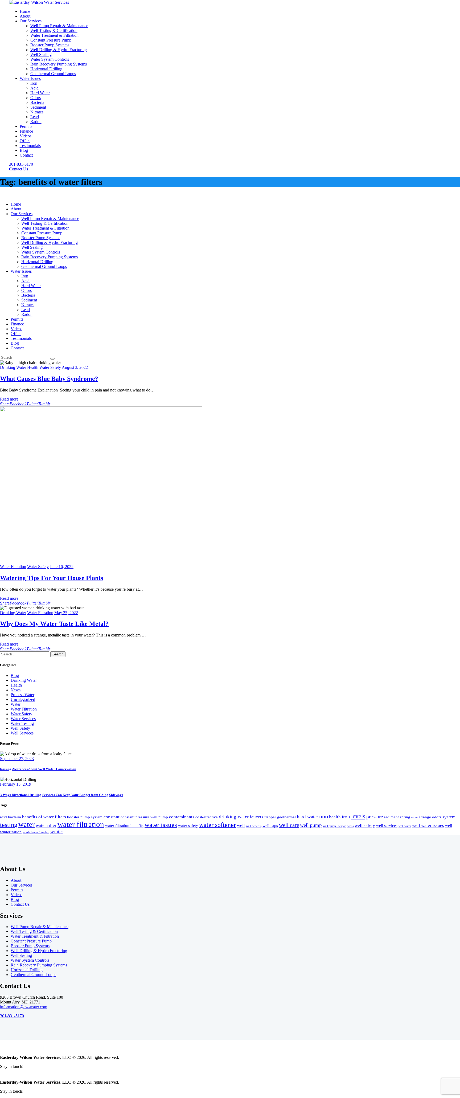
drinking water (234, 816)
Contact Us (20, 904)
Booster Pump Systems (30, 946)
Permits (17, 890)
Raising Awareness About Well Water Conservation (38, 769)
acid (3, 817)
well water (405, 825)
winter (56, 831)
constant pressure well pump (144, 817)
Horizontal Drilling (27, 970)
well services (386, 825)
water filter (46, 825)
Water (15, 704)
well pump (311, 825)
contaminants (181, 816)
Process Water (22, 694)
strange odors (430, 817)
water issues (161, 824)
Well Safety (20, 728)
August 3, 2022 (75, 367)
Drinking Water (13, 367)
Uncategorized (23, 699)
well (241, 825)
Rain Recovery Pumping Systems (39, 965)
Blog (15, 675)
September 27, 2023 (17, 758)
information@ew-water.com (23, 1007)
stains (414, 817)
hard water (307, 816)
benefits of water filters (44, 816)
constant (112, 816)
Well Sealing (21, 955)
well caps (270, 825)
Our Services (21, 885)
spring (405, 817)
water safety (188, 825)
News (15, 690)
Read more (9, 399)
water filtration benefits (124, 825)
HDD (323, 817)
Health (32, 367)
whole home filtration (36, 832)
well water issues (428, 825)
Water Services (23, 718)
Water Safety (50, 367)
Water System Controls (30, 960)
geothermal (286, 817)
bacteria (14, 817)
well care (289, 825)
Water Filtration (13, 566)
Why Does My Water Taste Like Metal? (54, 623)
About (16, 880)
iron (346, 816)
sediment (391, 817)
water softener (217, 824)
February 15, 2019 (15, 784)
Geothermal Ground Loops (33, 974)
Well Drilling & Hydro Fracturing (39, 950)
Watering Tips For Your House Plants (51, 577)
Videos (16, 894)
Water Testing (22, 723)
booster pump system (84, 817)
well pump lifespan (334, 825)
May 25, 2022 (66, 612)
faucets (256, 816)
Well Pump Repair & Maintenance (39, 926)
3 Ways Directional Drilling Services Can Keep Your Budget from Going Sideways (61, 795)
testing (8, 824)
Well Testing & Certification (34, 931)
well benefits (253, 825)
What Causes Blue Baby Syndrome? (49, 378)
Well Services (22, 733)
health (335, 816)
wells (350, 825)
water (26, 824)
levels (358, 816)
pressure (374, 816)
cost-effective (206, 817)
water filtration (81, 824)
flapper (270, 817)
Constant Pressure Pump (31, 941)
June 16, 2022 (61, 566)
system (448, 816)
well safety (365, 825)
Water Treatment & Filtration (35, 936)
